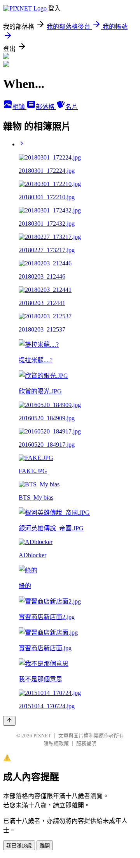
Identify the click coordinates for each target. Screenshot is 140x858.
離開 (45, 846)
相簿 (19, 107)
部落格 (46, 107)
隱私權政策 (56, 743)
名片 (71, 107)
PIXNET (42, 736)
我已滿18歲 (19, 846)
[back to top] (9, 721)
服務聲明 (86, 743)
